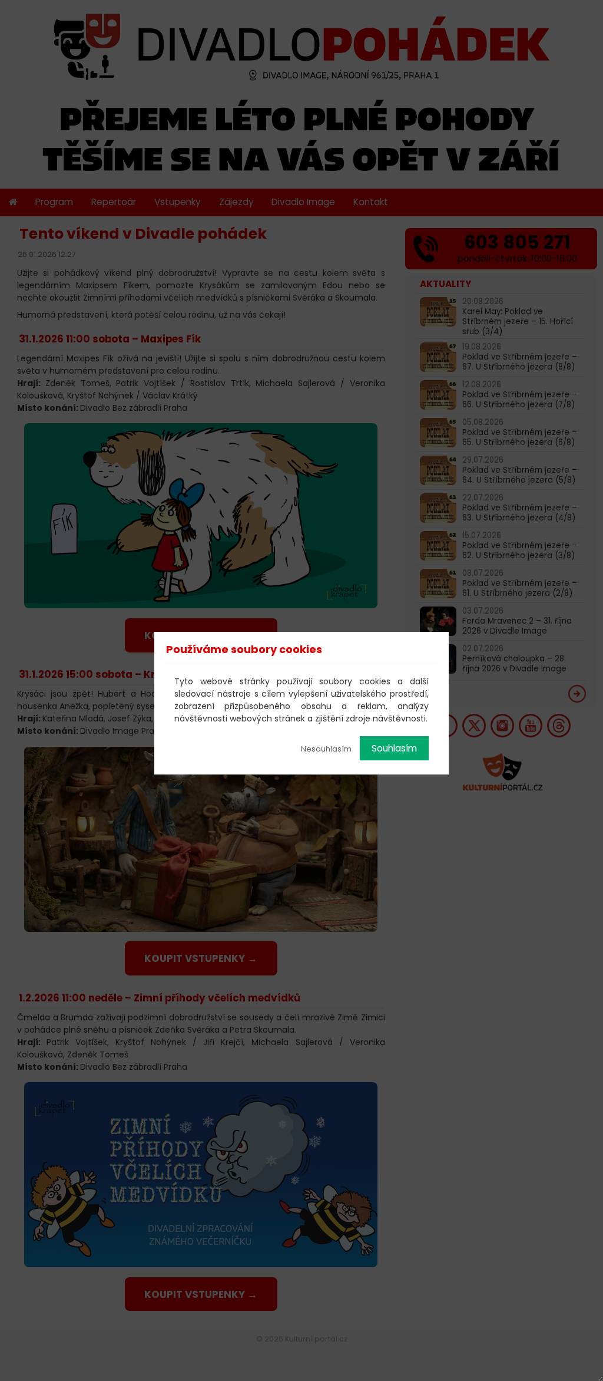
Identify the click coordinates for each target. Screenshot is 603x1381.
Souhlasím (394, 748)
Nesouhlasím (326, 749)
